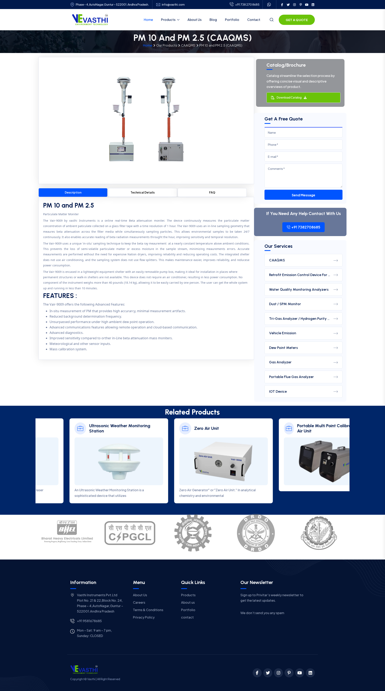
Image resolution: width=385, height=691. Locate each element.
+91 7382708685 (305, 227)
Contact (253, 19)
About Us (194, 19)
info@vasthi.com (173, 4)
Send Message (303, 195)
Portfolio (232, 19)
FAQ (212, 192)
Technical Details (143, 192)
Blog (213, 19)
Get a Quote (297, 20)
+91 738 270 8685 (247, 4)
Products (168, 19)
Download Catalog (290, 97)
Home (148, 19)
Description (73, 192)
